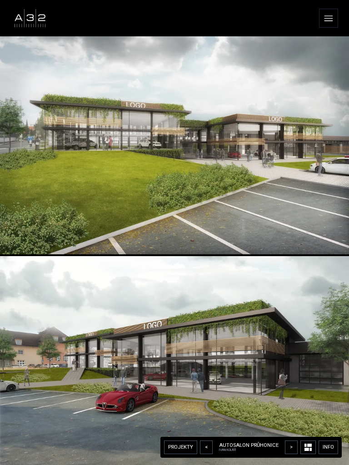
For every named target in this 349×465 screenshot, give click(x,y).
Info (328, 447)
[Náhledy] (308, 447)
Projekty (180, 447)
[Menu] (328, 18)
